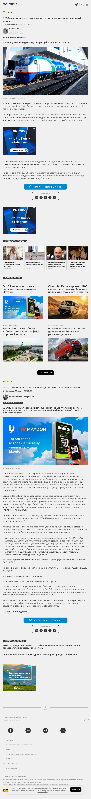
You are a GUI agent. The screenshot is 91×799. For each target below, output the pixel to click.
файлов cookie (42, 792)
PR (4, 403)
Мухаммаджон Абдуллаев (21, 397)
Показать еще (45, 373)
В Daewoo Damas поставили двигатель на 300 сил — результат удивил (66, 331)
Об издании (10, 740)
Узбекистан (22, 37)
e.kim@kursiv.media (16, 33)
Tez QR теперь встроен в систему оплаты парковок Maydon (20, 289)
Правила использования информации (19, 745)
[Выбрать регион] (76, 4)
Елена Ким (14, 29)
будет (77, 173)
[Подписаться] (86, 720)
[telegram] (45, 730)
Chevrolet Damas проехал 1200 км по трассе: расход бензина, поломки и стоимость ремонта (68, 289)
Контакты (9, 759)
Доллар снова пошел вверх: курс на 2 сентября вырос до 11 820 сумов (40, 654)
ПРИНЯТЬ (76, 789)
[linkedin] (63, 730)
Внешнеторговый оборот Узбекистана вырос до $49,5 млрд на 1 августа (21, 331)
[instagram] (28, 730)
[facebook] (10, 730)
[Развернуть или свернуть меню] (87, 4)
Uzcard (9, 403)
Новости (7, 12)
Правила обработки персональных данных (21, 754)
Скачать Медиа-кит (12, 763)
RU (82, 4)
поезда (13, 37)
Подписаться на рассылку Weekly (16, 717)
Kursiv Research (11, 768)
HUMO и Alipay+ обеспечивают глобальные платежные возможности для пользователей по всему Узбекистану (42, 646)
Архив (8, 749)
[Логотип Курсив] (10, 4)
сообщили (79, 103)
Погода (6, 37)
